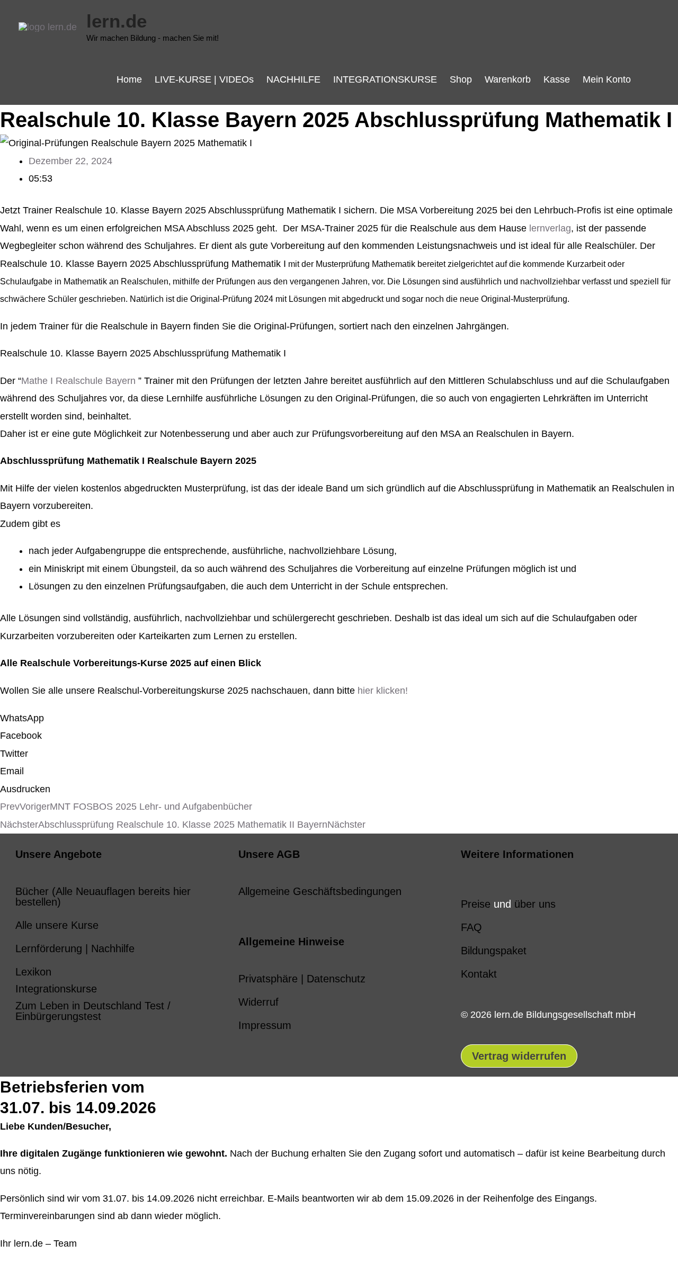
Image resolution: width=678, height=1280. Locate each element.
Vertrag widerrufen (519, 1056)
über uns (535, 904)
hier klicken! (383, 690)
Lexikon (33, 972)
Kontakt (479, 974)
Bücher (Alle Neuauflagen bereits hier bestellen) (103, 896)
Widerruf (258, 1002)
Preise (475, 904)
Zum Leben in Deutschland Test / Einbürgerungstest (93, 1011)
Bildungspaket (494, 950)
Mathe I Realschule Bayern (78, 380)
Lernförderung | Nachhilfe (75, 948)
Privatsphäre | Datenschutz (301, 978)
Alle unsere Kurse (57, 925)
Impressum (264, 1025)
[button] (648, 79)
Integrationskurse (56, 989)
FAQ (471, 927)
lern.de (116, 21)
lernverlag (550, 228)
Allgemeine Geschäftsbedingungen (320, 891)
